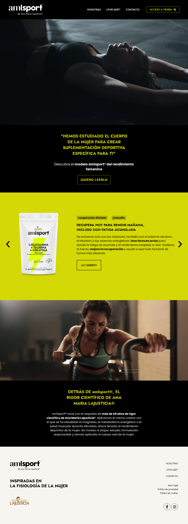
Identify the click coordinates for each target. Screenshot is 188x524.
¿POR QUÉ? (113, 9)
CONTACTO (133, 9)
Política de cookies (169, 493)
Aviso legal (173, 485)
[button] (8, 244)
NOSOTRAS (94, 9)
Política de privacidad (168, 489)
